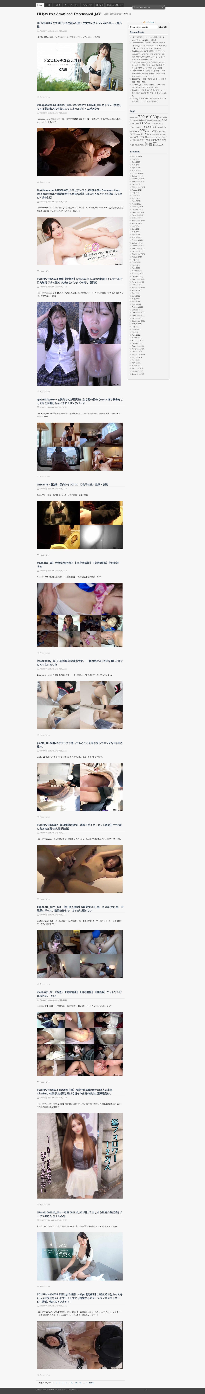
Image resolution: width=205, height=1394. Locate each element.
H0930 (155, 124)
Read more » (45, 97)
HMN (138, 127)
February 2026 (137, 173)
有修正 (137, 145)
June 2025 (136, 196)
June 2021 (136, 329)
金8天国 (160, 145)
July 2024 (135, 226)
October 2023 (137, 251)
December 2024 (138, 212)
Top (147, 1390)
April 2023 (136, 268)
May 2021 (136, 332)
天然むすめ (87, 5)
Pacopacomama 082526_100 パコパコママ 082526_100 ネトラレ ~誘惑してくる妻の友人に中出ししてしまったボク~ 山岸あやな (149, 45)
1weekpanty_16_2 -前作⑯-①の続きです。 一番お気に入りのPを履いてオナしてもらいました (149, 93)
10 (72, 1383)
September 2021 (138, 321)
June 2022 (136, 296)
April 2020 (136, 363)
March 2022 (136, 304)
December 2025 (138, 179)
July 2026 (135, 159)
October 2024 (137, 218)
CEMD (132, 124)
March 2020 (136, 366)
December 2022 (138, 279)
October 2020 (137, 352)
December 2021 (138, 313)
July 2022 (135, 293)
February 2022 (137, 307)
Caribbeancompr (155, 120)
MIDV (132, 131)
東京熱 (142, 145)
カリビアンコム (71, 5)
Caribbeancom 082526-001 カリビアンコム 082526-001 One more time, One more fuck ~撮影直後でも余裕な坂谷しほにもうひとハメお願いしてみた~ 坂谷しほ (79, 194)
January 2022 (137, 310)
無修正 (151, 144)
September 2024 (138, 221)
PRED (149, 131)
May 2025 (136, 198)
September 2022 (138, 288)
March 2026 (136, 170)
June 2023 (136, 262)
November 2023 (138, 249)
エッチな (144, 134)
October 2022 (137, 285)
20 (76, 1383)
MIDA (164, 127)
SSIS (159, 131)
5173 (165, 118)
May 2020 (136, 360)
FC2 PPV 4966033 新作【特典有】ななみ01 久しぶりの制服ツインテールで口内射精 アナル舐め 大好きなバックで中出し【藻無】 (149, 65)
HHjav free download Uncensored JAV (69, 14)
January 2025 (137, 210)
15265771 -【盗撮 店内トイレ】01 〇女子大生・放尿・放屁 (72, 484)
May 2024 (136, 232)
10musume (134, 118)
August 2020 (137, 357)
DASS (137, 124)
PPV (142, 131)
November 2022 (138, 282)
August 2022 (137, 290)
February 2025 (137, 207)
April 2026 (136, 168)
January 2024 (137, 243)
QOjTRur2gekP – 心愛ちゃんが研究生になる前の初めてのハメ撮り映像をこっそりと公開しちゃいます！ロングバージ (149, 73)
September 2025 (138, 187)
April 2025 (136, 201)
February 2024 (137, 240)
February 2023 (137, 274)
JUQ (146, 127)
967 (161, 118)
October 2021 (137, 318)
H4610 (160, 124)
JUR (149, 127)
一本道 (57, 5)
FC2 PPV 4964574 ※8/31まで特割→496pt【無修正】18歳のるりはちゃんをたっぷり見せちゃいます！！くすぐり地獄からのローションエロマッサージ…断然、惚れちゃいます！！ (80, 1298)
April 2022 (136, 302)
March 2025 (136, 204)
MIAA (160, 127)
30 (80, 1383)
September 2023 (138, 254)
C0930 (136, 120)
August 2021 (137, 324)
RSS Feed (150, 22)
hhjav (50, 31)
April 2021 (136, 335)
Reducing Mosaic (114, 5)
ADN (131, 120)
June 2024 (136, 229)
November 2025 (138, 182)
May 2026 (136, 165)
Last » (91, 1383)
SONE (154, 131)
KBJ (154, 127)
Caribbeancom (144, 120)
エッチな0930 (154, 134)
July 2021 (135, 327)
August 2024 (137, 223)
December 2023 (138, 246)
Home (39, 5)
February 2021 (137, 341)
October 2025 (137, 184)
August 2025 (137, 190)
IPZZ (142, 127)
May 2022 (136, 299)
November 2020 (138, 349)
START (132, 134)
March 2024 (136, 237)
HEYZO (99, 5)
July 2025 (135, 193)
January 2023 (137, 276)
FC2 (48, 5)
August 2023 (137, 257)
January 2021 (137, 343)
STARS (163, 131)
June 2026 (136, 162)
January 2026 (137, 176)
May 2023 (136, 265)
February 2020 (137, 368)
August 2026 (137, 157)
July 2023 (135, 260)
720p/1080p (148, 117)
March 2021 (136, 338)
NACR (137, 131)
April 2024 (136, 235)
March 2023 (136, 271)
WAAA (138, 134)
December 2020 (138, 346)
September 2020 (138, 355)
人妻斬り (155, 140)
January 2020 (137, 371)
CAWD (164, 120)
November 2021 (138, 315)
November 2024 (138, 215)
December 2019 (138, 374)
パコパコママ (138, 140)
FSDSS (150, 124)
